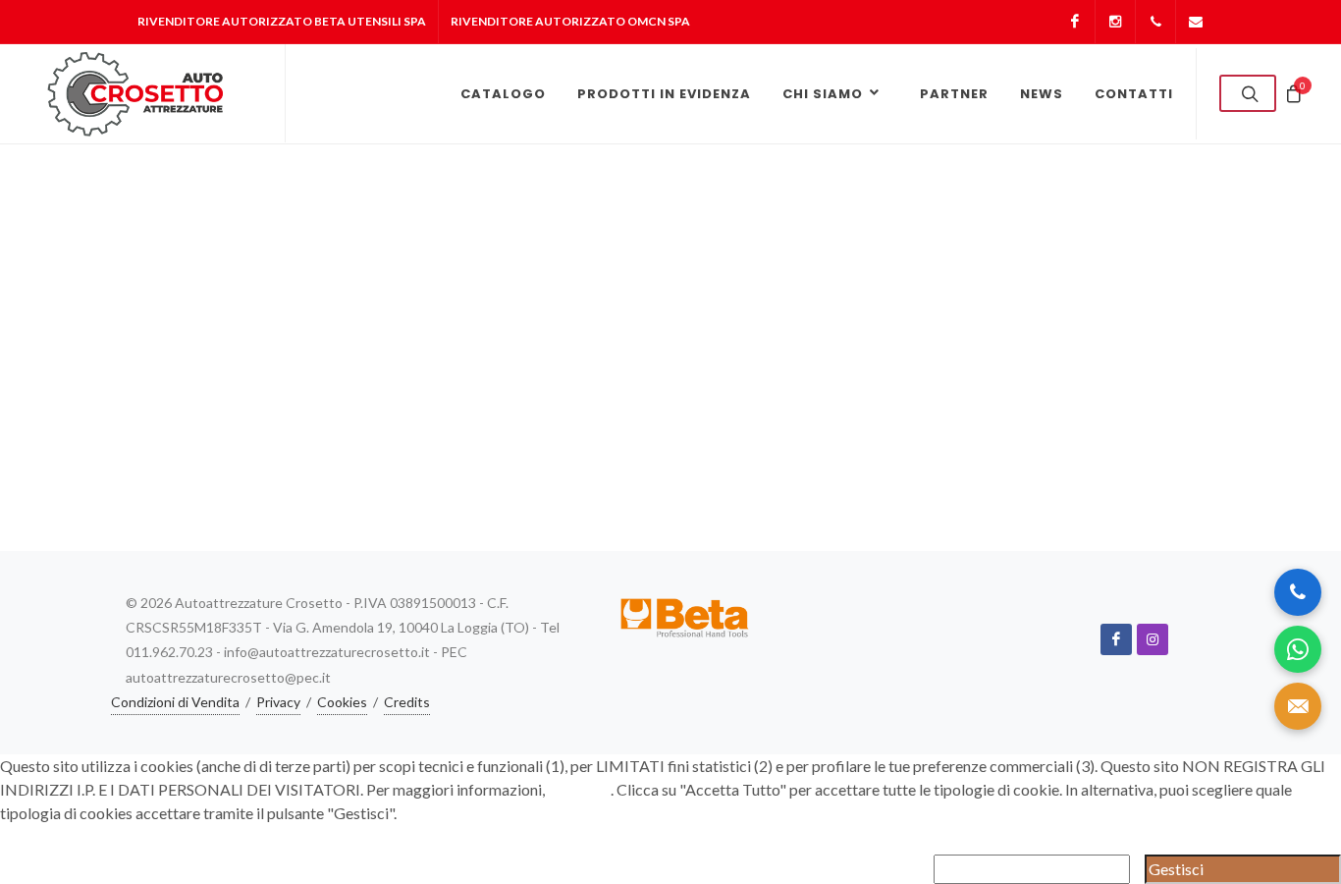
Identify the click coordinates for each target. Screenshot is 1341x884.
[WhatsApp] (1297, 649)
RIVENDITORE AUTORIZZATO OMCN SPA (570, 21)
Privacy (278, 701)
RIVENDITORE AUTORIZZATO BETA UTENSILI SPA (281, 21)
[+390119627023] (1155, 21)
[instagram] (1152, 639)
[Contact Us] (1297, 706)
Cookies (342, 701)
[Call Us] (1297, 592)
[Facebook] (1075, 21)
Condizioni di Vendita (175, 701)
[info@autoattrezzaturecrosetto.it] (1195, 21)
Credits (407, 701)
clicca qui (579, 789)
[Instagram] (1115, 21)
